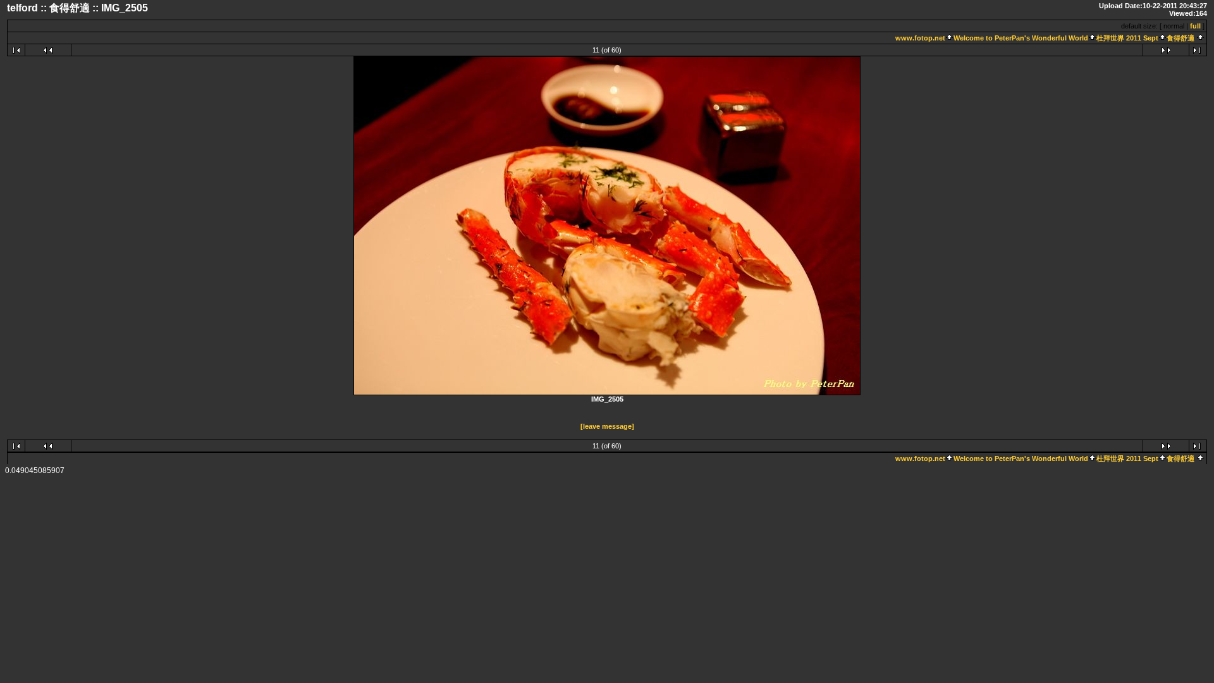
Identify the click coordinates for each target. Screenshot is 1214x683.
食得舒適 (1180, 38)
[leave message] (607, 426)
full (1195, 26)
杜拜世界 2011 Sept (1127, 38)
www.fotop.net (920, 38)
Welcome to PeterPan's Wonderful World (1020, 38)
